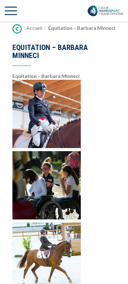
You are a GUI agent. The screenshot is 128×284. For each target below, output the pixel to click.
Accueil (34, 28)
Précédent (17, 29)
